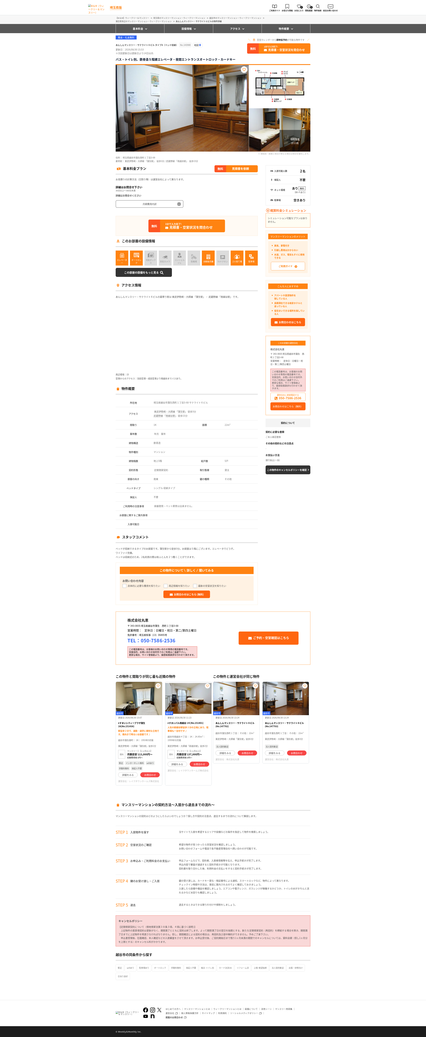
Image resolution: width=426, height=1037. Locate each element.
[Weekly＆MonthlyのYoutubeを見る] (145, 1016)
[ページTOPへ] (307, 1032)
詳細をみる (128, 774)
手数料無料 (176, 967)
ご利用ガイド (286, 266)
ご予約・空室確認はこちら (271, 638)
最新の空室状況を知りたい (212, 585)
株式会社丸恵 (277, 349)
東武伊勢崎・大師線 (164, 411)
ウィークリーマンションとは (227, 1009)
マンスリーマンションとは (197, 1009)
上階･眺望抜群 (260, 967)
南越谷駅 (170, 415)
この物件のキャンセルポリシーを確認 (287, 469)
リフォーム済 (243, 967)
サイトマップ (208, 1013)
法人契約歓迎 (278, 967)
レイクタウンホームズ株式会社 (144, 781)
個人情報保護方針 (190, 1013)
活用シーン (266, 1009)
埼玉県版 (116, 7)
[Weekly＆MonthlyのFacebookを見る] (145, 1010)
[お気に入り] (244, 69)
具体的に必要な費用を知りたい (144, 585)
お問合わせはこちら (290, 322)
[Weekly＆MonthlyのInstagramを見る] (152, 1010)
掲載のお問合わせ (174, 1017)
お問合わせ (150, 774)
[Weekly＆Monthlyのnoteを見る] (152, 1016)
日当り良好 (123, 976)
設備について (251, 1009)
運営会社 (170, 1013)
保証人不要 (191, 967)
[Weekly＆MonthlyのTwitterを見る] (159, 1010)
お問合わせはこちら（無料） (288, 406)
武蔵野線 (158, 415)
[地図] (197, 45)
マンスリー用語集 (283, 1009)
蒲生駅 (181, 411)
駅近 (120, 967)
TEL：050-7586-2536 (151, 640)
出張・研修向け (296, 967)
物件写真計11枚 (295, 141)
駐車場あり (144, 967)
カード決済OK (225, 967)
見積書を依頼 (240, 168)
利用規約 (222, 1013)
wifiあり (130, 967)
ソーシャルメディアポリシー (244, 1013)
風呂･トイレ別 (207, 967)
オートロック (160, 967)
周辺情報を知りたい (179, 585)
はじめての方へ (173, 1009)
